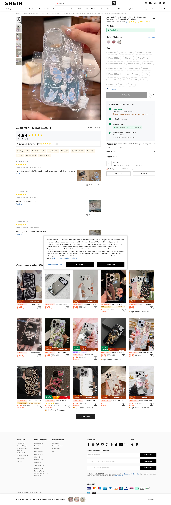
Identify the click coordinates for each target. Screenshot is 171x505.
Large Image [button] (150, 37)
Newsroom (20, 458)
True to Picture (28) (38, 151)
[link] (151, 3)
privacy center (118, 475)
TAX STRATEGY (39, 465)
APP (132, 440)
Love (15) (90, 151)
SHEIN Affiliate (39, 468)
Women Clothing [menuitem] (44, 9)
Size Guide (37, 457)
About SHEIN (21, 443)
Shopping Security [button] (119, 124)
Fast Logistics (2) (22, 151)
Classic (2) (64, 151)
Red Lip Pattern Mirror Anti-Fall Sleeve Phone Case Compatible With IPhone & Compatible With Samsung (57, 400)
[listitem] (29, 292)
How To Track (38, 454)
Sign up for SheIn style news (98, 450)
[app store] (132, 445)
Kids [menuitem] (71, 9)
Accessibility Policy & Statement (41, 474)
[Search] (114, 3)
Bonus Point (55, 449)
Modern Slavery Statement (22, 449)
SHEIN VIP (37, 462)
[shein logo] (13, 3)
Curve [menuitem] (65, 9)
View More (85, 416)
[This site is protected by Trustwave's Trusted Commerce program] (88, 493)
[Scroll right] (164, 8)
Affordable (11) (31, 155)
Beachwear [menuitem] (57, 9)
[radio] (108, 42)
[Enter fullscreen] (98, 118)
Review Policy (22, 139)
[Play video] (61, 68)
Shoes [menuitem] (120, 9)
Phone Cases (49, 13)
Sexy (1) (19, 155)
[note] (29, 301)
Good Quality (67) (77, 151)
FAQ (53, 451)
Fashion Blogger (22, 446)
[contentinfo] (121, 488)
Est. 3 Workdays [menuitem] (30, 9)
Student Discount (22, 456)
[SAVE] (152, 95)
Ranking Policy (39, 471)
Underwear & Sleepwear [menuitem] (107, 9)
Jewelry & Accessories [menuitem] (132, 9)
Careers (19, 461)
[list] (108, 444)
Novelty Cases (60, 13)
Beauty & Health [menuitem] (148, 9)
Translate (19, 174)
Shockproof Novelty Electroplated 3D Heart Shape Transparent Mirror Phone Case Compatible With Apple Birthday (85, 304)
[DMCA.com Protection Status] (94, 493)
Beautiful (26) (53, 151)
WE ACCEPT (91, 484)
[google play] (137, 445)
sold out (126, 95)
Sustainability (21, 453)
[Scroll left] (161, 8)
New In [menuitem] (20, 9)
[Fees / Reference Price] (113, 26)
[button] (160, 3)
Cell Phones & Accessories (29, 13)
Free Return (38, 446)
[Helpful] (86, 184)
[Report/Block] (99, 184)
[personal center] (146, 3)
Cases (42, 13)
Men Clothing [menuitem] (79, 9)
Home (18, 13)
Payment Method (57, 446)
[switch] (56, 144)
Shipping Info (38, 443)
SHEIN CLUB (38, 460)
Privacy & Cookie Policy (131, 474)
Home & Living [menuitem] (91, 9)
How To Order (38, 451)
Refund (36, 449)
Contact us (55, 443)
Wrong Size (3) (44, 155)
